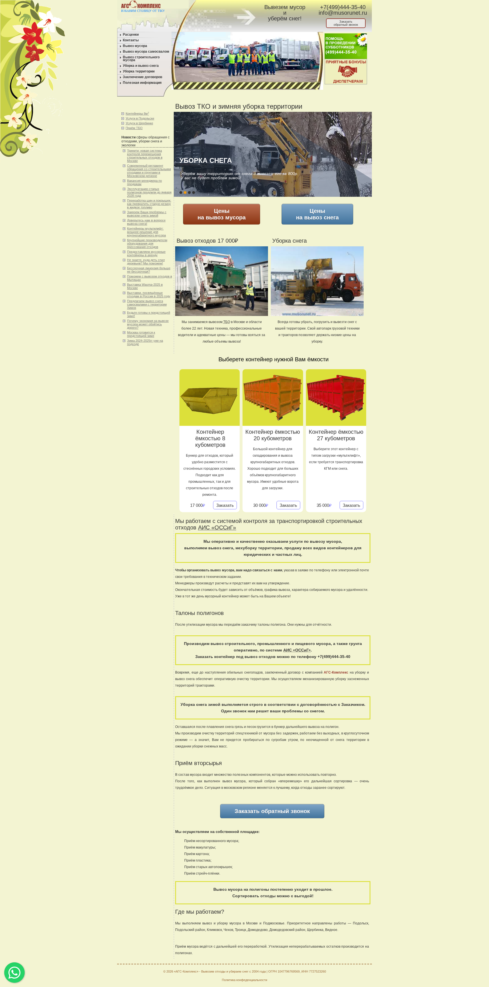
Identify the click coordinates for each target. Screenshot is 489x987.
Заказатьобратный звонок (346, 23)
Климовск (214, 930)
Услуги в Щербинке (139, 123)
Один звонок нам (238, 711)
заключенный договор (283, 672)
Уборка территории (139, 71)
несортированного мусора (217, 841)
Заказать (225, 505)
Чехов (228, 930)
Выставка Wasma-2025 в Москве (145, 286)
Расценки (131, 34)
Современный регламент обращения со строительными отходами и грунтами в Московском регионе (149, 171)
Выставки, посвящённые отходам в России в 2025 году (148, 294)
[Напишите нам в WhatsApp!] (209, 5)
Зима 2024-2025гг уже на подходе (145, 342)
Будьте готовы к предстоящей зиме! (148, 314)
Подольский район (190, 930)
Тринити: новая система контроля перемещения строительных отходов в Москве (144, 156)
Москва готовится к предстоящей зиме (141, 334)
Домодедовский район (287, 930)
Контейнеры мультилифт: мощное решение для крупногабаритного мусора (146, 232)
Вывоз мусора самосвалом (146, 51)
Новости (128, 137)
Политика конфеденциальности (244, 980)
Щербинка (315, 930)
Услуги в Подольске (140, 118)
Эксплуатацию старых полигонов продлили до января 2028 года (149, 192)
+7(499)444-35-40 (343, 7)
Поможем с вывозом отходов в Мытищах (149, 278)
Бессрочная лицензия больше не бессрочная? (148, 269)
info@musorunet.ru (343, 13)
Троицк (240, 930)
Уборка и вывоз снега (141, 65)
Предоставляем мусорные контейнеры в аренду (146, 253)
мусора (193, 946)
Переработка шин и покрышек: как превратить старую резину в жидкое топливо (149, 204)
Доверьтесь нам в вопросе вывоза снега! (146, 222)
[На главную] (198, 5)
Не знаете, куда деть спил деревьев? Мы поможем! (146, 261)
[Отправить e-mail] (220, 5)
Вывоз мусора (135, 45)
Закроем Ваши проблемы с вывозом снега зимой (146, 213)
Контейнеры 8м (137, 113)
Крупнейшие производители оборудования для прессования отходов (147, 243)
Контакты (131, 40)
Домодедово (258, 930)
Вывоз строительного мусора (141, 58)
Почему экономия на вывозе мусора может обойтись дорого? (148, 324)
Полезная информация (142, 82)
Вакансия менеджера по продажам (144, 182)
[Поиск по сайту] (231, 5)
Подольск (360, 923)
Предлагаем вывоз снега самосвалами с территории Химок (147, 304)
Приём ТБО (134, 128)
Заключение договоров (142, 77)
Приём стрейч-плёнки (201, 873)
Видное (331, 930)
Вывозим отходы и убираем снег (224, 971)
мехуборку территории (258, 548)
